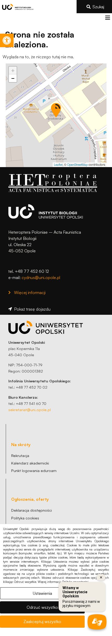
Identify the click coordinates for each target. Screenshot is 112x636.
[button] (107, 17)
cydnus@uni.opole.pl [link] (41, 277)
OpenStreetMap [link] (77, 165)
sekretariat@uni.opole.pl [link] (29, 409)
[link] (7, 40)
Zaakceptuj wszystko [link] (42, 621)
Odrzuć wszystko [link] (42, 607)
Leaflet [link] (58, 165)
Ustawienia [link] (42, 593)
